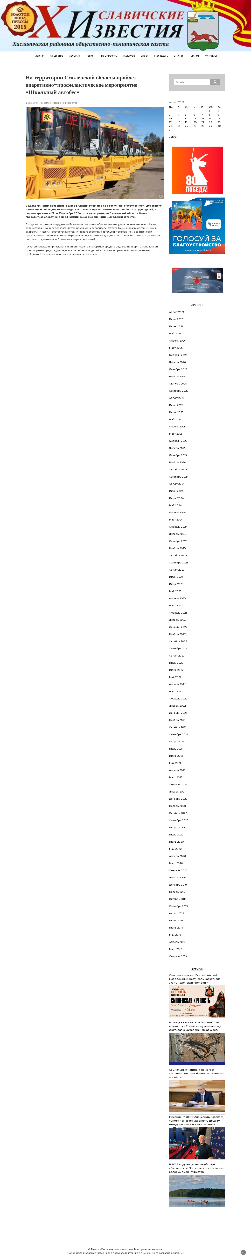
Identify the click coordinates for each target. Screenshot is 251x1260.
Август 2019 (176, 913)
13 (194, 118)
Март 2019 (175, 949)
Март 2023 (176, 605)
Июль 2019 (176, 920)
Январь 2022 (177, 705)
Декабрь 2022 (178, 627)
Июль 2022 (176, 662)
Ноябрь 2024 (177, 462)
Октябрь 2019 (177, 899)
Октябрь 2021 (177, 727)
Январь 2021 (177, 791)
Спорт (144, 55)
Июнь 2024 (176, 498)
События (74, 55)
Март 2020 (176, 863)
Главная (39, 55)
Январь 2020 (177, 877)
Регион (90, 55)
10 (170, 118)
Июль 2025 (176, 405)
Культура (129, 55)
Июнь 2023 (176, 584)
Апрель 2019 (177, 942)
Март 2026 (176, 347)
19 (186, 122)
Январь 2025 (177, 448)
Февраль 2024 (178, 526)
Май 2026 (175, 333)
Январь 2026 (177, 362)
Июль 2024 (176, 491)
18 (179, 122)
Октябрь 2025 (178, 383)
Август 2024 (177, 483)
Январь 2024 (177, 533)
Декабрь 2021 (178, 712)
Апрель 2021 (177, 770)
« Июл (173, 137)
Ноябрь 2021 (177, 720)
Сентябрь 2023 (178, 562)
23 (219, 122)
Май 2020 (175, 848)
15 (210, 118)
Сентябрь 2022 (178, 648)
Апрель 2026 (177, 340)
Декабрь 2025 (178, 369)
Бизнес (178, 55)
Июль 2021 (176, 748)
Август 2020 (177, 827)
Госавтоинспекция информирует (59, 103)
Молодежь (161, 55)
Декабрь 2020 (178, 798)
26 (186, 125)
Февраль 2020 (178, 870)
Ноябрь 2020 (177, 806)
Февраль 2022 (178, 698)
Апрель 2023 (177, 598)
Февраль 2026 (178, 355)
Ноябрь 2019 (177, 891)
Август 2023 (177, 569)
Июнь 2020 (176, 841)
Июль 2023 (176, 576)
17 (170, 122)
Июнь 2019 (176, 927)
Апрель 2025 (177, 426)
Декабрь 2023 (178, 541)
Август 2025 (176, 397)
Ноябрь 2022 (177, 634)
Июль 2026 (176, 319)
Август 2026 (177, 312)
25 (179, 125)
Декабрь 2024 (178, 455)
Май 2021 (175, 763)
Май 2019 (175, 934)
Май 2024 (175, 505)
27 (195, 125)
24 (170, 125)
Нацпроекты (109, 55)
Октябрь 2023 (178, 555)
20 (195, 122)
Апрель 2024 (177, 512)
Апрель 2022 (177, 684)
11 (179, 118)
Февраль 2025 (178, 440)
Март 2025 (176, 433)
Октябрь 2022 (178, 641)
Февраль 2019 (178, 956)
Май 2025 (175, 419)
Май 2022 (175, 677)
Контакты (211, 55)
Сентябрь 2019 (178, 906)
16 (219, 118)
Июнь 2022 (176, 670)
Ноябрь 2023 (177, 548)
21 (202, 122)
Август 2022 (177, 655)
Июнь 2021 (176, 755)
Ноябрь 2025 (177, 376)
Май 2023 (175, 591)
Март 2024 (176, 519)
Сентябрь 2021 (178, 734)
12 (186, 118)
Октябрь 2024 (178, 469)
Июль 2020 (176, 834)
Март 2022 (176, 691)
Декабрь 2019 (178, 884)
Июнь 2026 (176, 326)
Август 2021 (176, 741)
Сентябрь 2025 (178, 390)
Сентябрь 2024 (178, 476)
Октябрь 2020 (178, 813)
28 (202, 125)
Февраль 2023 (178, 612)
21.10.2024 (33, 103)
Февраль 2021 (178, 784)
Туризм (194, 55)
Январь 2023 (177, 619)
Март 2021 (175, 777)
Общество (56, 55)
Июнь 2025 (176, 412)
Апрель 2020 (177, 856)
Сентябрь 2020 (179, 820)
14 (202, 118)
